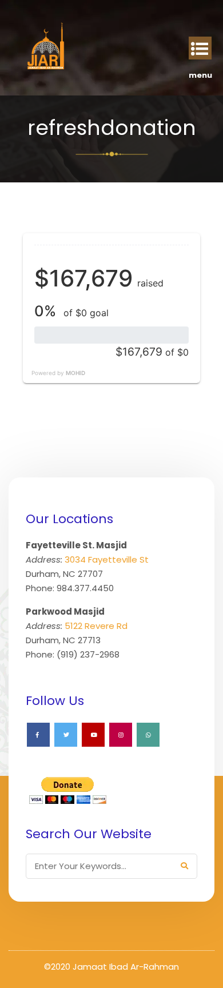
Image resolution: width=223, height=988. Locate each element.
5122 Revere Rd (96, 626)
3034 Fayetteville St (107, 559)
